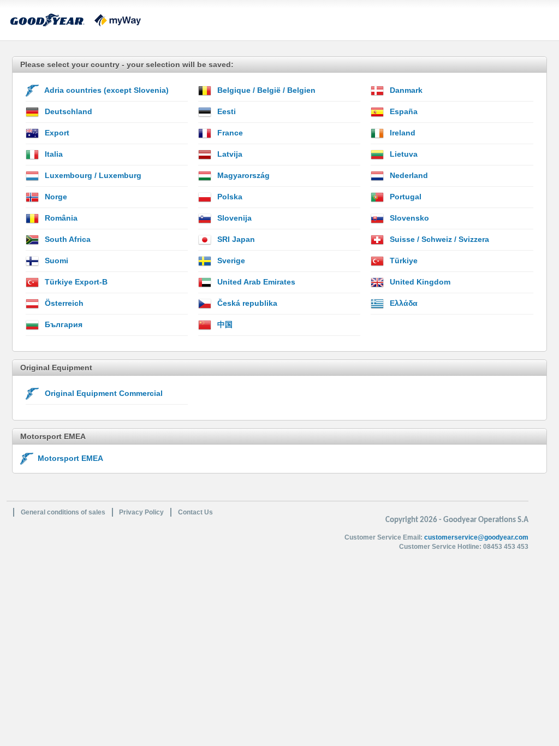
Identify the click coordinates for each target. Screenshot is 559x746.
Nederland (408, 175)
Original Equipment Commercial (103, 393)
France (229, 132)
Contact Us (195, 512)
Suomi (55, 260)
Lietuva (403, 154)
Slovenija (233, 218)
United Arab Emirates (255, 281)
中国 (224, 324)
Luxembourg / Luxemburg (92, 175)
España (403, 111)
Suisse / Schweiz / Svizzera (438, 239)
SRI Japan (235, 239)
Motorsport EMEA (68, 458)
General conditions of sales (63, 512)
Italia (53, 154)
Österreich (63, 303)
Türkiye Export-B (75, 281)
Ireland (401, 132)
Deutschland (67, 111)
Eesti (225, 111)
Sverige (230, 260)
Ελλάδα (403, 303)
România (60, 218)
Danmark (405, 90)
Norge (55, 196)
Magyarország (242, 175)
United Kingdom (419, 281)
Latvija (228, 154)
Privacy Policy (141, 512)
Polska (228, 196)
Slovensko (408, 218)
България (62, 324)
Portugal (404, 196)
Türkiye (403, 260)
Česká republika (246, 303)
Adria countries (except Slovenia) (106, 90)
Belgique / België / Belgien (265, 90)
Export (56, 132)
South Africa (67, 239)
